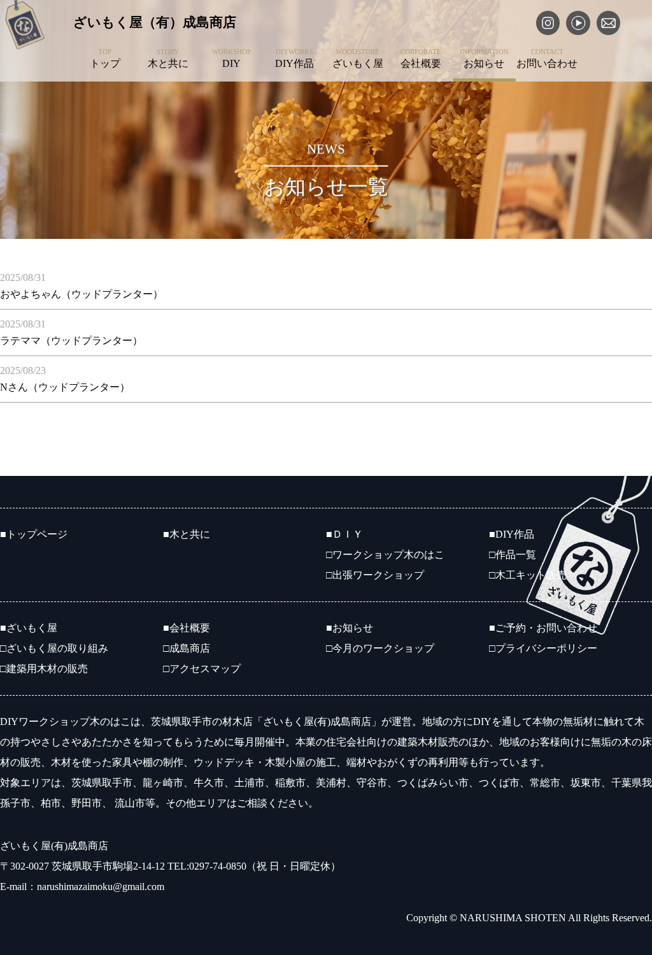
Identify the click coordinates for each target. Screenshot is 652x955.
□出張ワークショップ (375, 575)
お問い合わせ (547, 58)
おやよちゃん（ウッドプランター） (81, 294)
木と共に (168, 58)
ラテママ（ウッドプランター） (71, 341)
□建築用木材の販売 (44, 668)
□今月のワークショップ (380, 648)
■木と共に (186, 534)
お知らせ (484, 58)
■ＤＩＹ (344, 534)
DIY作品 (294, 58)
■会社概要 (186, 627)
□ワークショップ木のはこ (385, 554)
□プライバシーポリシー (543, 648)
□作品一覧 (512, 554)
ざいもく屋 (357, 58)
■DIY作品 (511, 534)
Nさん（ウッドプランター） (65, 387)
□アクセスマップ (202, 668)
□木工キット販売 (528, 575)
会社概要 (420, 58)
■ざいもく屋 (28, 627)
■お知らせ (349, 627)
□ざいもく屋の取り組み (54, 648)
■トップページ (33, 534)
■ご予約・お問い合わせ (543, 627)
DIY (231, 58)
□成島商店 (186, 648)
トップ (105, 58)
